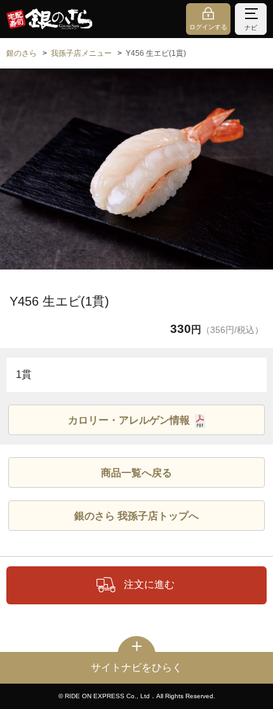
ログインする (208, 26)
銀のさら (21, 53)
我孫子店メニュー (81, 53)
